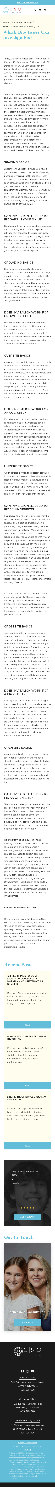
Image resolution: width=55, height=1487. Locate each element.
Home (6, 22)
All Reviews (27, 1217)
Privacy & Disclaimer (27, 1443)
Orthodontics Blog (22, 22)
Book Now (27, 1322)
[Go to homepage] (17, 10)
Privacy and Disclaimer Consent (27, 1446)
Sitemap (27, 1450)
